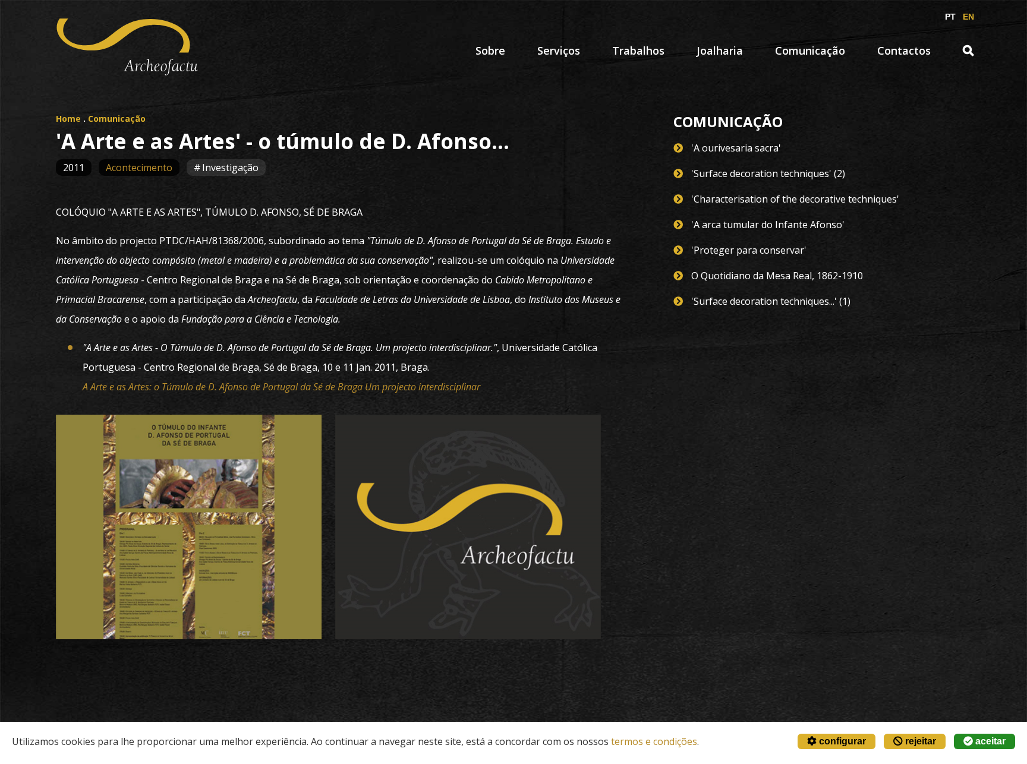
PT (950, 16)
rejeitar (919, 741)
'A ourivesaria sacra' (736, 147)
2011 (73, 167)
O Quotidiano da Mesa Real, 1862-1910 (777, 275)
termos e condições (654, 741)
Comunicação (810, 50)
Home (68, 118)
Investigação (230, 167)
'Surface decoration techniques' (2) (768, 173)
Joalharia (720, 50)
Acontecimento (139, 167)
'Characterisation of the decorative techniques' (795, 199)
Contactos (904, 50)
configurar (841, 741)
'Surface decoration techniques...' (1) (770, 301)
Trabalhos (638, 50)
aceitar (989, 741)
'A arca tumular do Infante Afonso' (768, 224)
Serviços (558, 50)
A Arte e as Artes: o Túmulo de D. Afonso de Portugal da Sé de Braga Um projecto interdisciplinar (281, 386)
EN (968, 16)
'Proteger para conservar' (749, 250)
